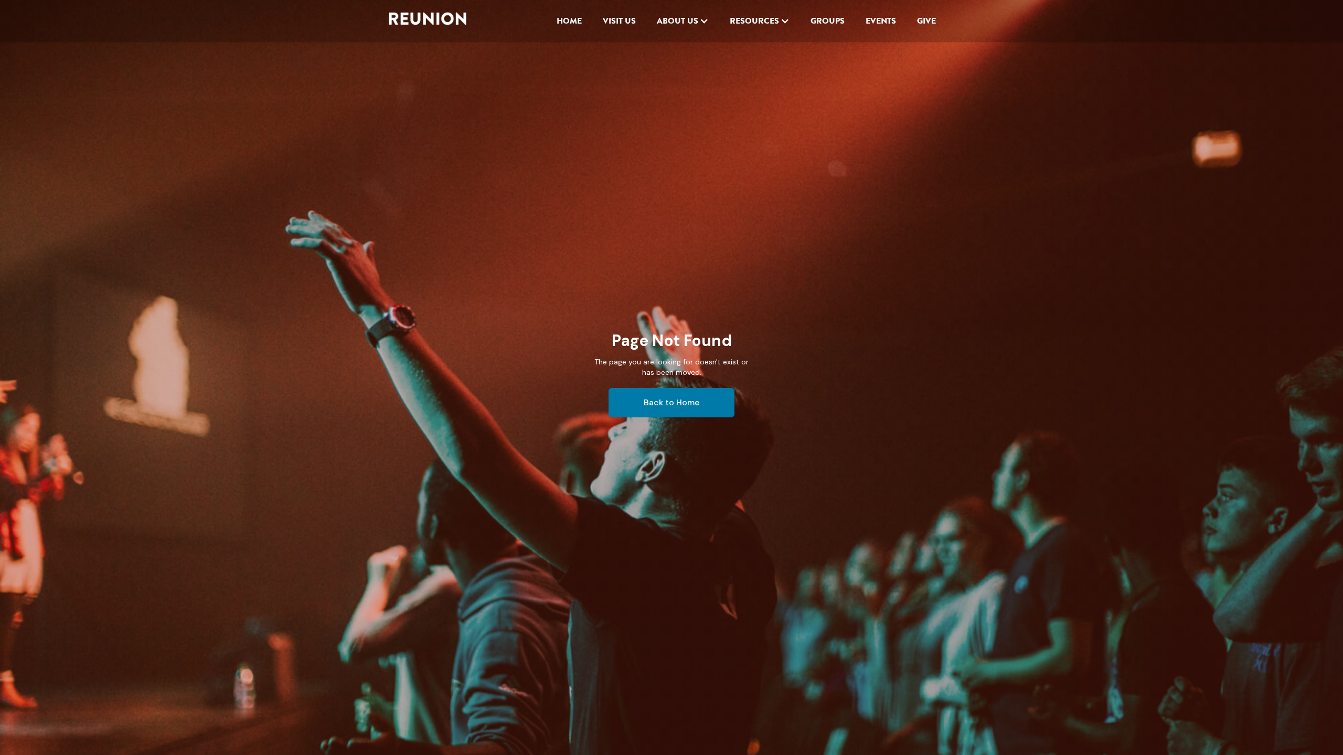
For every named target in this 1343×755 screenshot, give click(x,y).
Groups (828, 21)
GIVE (926, 21)
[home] (427, 21)
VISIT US (619, 21)
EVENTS (881, 21)
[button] (682, 21)
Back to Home (671, 402)
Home (569, 21)
